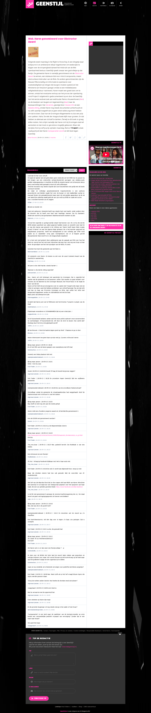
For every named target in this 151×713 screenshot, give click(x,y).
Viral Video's (65, 706)
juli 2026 (93, 213)
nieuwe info (69, 105)
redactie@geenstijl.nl (69, 647)
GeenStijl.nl (63, 711)
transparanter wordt (56, 131)
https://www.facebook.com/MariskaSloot (69, 487)
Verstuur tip (40, 698)
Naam (31, 677)
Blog (80, 706)
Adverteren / (107, 631)
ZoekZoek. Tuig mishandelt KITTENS (101, 195)
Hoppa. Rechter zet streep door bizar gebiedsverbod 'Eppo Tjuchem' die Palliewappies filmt (106, 181)
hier (81, 99)
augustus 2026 (95, 211)
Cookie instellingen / (80, 631)
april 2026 (94, 219)
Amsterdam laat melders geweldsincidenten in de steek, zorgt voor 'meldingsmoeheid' (105, 185)
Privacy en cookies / (67, 631)
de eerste (49, 105)
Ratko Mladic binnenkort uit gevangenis (102, 201)
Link (30, 668)
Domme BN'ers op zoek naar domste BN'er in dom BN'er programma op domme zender (105, 188)
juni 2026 (93, 215)
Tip (30, 651)
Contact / (46, 631)
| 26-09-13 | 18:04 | (46, 137)
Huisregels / (53, 631)
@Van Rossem (32, 137)
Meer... (93, 220)
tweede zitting (33, 108)
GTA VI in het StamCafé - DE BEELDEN (102, 178)
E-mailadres (34, 687)
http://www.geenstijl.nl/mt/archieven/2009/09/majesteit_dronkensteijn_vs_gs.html (55, 435)
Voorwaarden (115, 631)
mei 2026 (94, 217)
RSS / (59, 631)
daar (66, 102)
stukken (74, 706)
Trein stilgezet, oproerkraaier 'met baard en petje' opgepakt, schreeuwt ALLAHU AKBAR (105, 198)
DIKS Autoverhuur (90, 706)
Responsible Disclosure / (95, 631)
